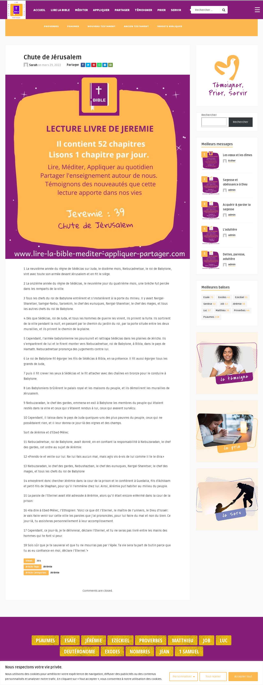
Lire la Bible (60, 10)
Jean (164, 651)
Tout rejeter (213, 676)
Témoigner (143, 10)
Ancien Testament (136, 26)
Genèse (209, 303)
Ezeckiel (241, 297)
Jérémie (47, 566)
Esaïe (208, 297)
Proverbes (51, 26)
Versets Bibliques (169, 26)
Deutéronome (79, 651)
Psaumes (73, 26)
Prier (161, 10)
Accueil (39, 10)
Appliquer (101, 10)
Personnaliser (182, 676)
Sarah (33, 65)
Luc (207, 310)
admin (231, 190)
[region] (131, 673)
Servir (176, 10)
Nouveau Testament (101, 26)
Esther (232, 160)
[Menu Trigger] (257, 10)
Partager (122, 10)
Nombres (140, 651)
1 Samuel (189, 651)
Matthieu (222, 310)
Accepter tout (243, 676)
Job (224, 303)
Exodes (224, 297)
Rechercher (209, 115)
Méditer (81, 10)
